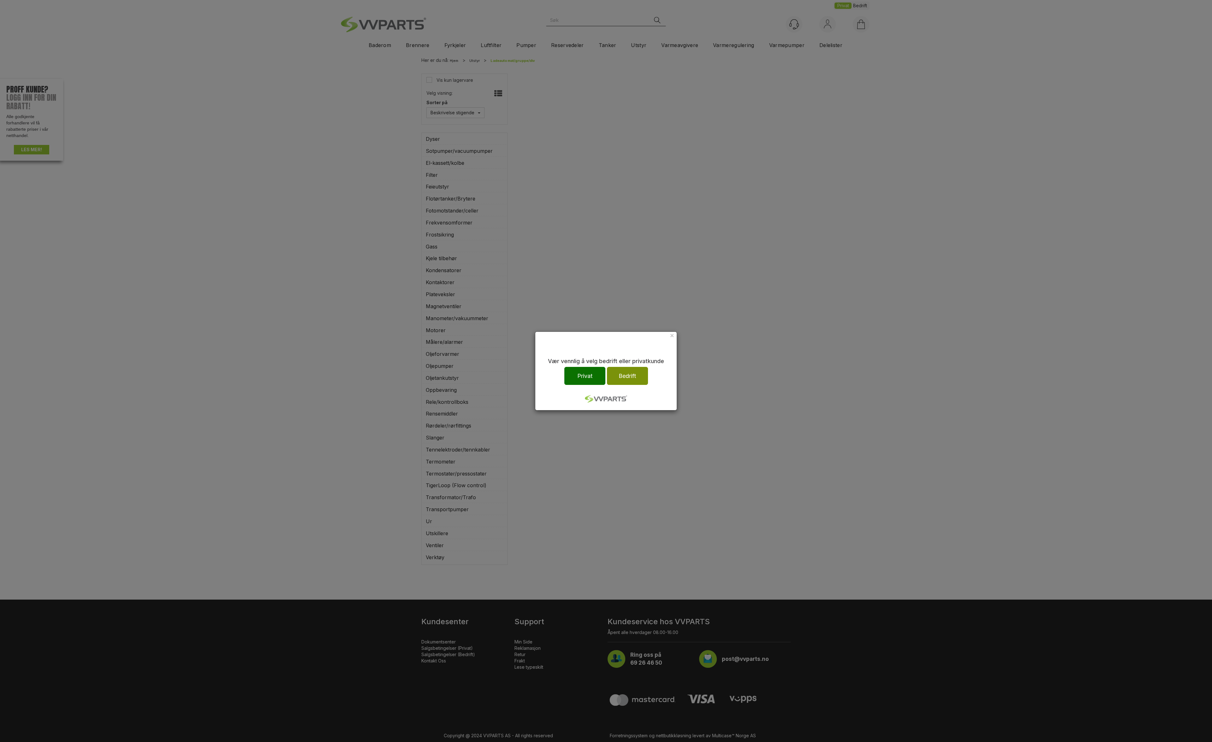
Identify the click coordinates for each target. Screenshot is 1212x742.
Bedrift (627, 376)
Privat (584, 376)
